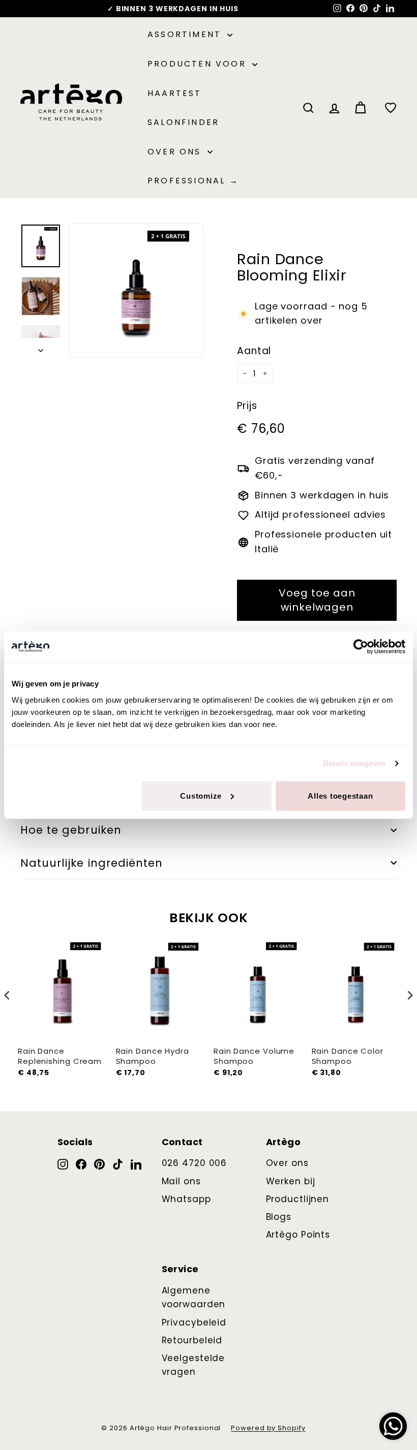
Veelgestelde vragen (193, 1365)
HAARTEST (174, 93)
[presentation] (7, 995)
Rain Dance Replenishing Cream (60, 1056)
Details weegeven (354, 763)
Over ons (176, 151)
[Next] (40, 348)
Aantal (254, 351)
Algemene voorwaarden (194, 1297)
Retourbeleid (192, 1340)
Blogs (279, 1217)
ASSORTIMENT (186, 34)
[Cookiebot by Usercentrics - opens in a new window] (360, 646)
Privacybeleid (194, 1322)
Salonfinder (183, 122)
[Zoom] (135, 290)
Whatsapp (186, 1199)
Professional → (193, 180)
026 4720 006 (194, 1163)
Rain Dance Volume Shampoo (254, 1056)
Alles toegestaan (340, 795)
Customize (201, 795)
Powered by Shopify (268, 1428)
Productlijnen (298, 1199)
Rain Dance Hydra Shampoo (152, 1056)
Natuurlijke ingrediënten (91, 863)
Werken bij (290, 1181)
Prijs (247, 406)
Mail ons (181, 1181)
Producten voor (198, 64)
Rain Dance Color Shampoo (347, 1056)
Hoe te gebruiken (71, 830)
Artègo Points (298, 1234)
